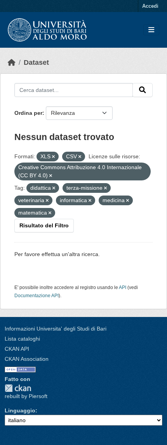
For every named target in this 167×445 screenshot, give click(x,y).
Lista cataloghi (22, 339)
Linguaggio (20, 410)
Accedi (150, 6)
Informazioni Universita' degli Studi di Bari (55, 329)
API (122, 287)
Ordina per (28, 113)
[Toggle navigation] (151, 30)
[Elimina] (53, 156)
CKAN (18, 388)
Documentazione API (36, 295)
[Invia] (142, 90)
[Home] (12, 62)
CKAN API (17, 349)
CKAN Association (27, 359)
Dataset (36, 62)
